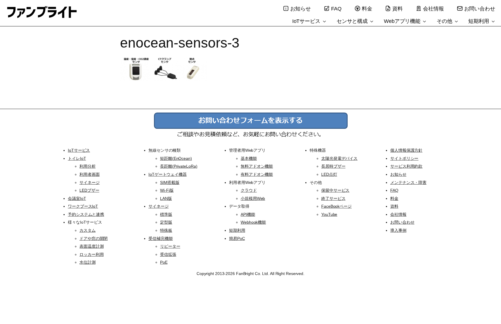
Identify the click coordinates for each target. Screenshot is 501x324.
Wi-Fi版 (166, 190)
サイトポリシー (404, 158)
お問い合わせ (479, 9)
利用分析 (87, 166)
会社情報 (433, 9)
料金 (367, 9)
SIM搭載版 (169, 182)
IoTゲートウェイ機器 (167, 174)
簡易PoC (237, 238)
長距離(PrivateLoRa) (178, 166)
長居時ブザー (333, 166)
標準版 (166, 214)
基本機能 (249, 158)
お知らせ (300, 9)
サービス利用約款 (406, 166)
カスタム (87, 230)
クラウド (249, 190)
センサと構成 (353, 21)
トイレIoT (77, 158)
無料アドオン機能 (257, 166)
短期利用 (479, 21)
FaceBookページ (336, 206)
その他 (445, 21)
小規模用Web (253, 198)
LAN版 (166, 198)
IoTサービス (307, 21)
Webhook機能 (253, 222)
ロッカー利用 (91, 254)
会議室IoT (77, 198)
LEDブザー (89, 190)
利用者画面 (89, 174)
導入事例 (398, 230)
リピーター (170, 246)
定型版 (166, 222)
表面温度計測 (91, 246)
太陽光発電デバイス (339, 158)
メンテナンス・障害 (408, 182)
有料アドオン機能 (257, 174)
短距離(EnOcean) (176, 158)
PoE (164, 262)
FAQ (336, 9)
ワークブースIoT (83, 206)
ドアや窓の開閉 (93, 238)
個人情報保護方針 (406, 150)
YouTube (329, 214)
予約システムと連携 (86, 214)
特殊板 (166, 230)
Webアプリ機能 (403, 21)
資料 (397, 9)
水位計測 (87, 262)
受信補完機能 (160, 238)
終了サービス (333, 198)
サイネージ (89, 182)
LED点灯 (329, 174)
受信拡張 (168, 254)
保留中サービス (335, 190)
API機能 (248, 214)
